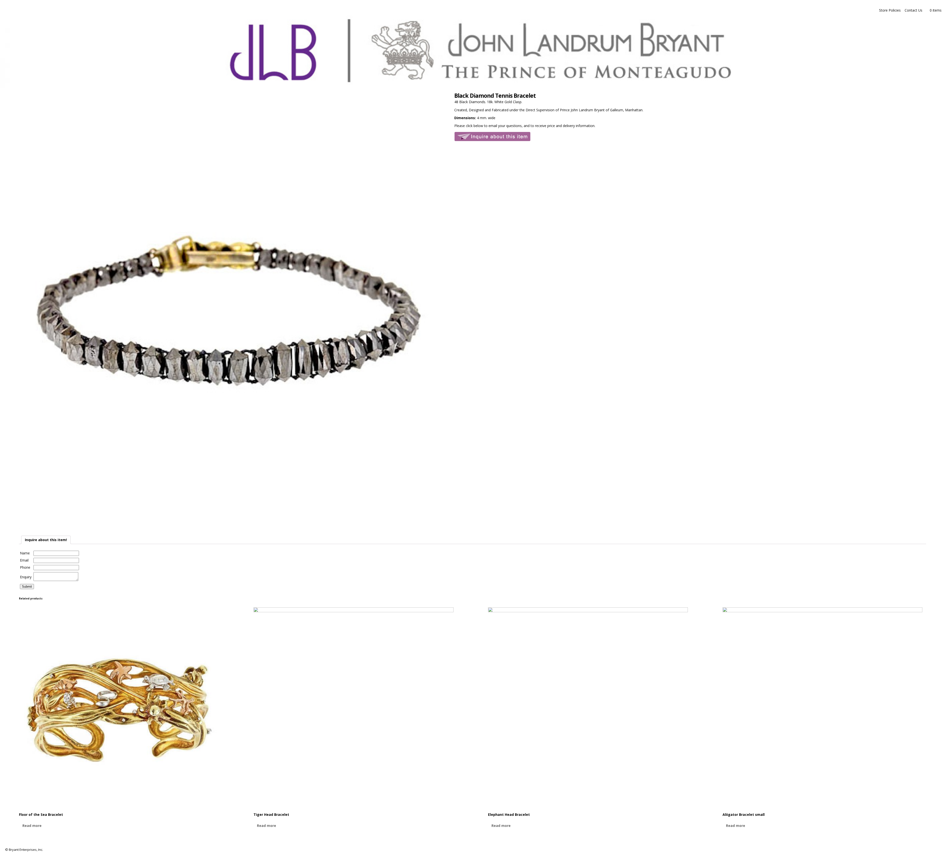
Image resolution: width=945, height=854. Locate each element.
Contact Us (913, 10)
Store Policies (890, 10)
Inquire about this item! (46, 539)
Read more (32, 825)
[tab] (46, 540)
